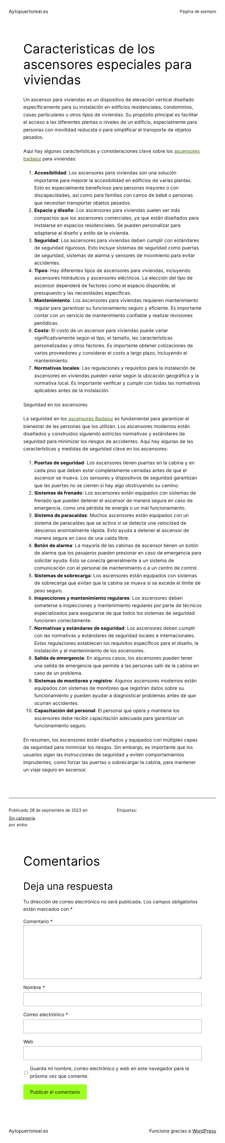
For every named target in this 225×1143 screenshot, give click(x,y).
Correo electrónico (45, 1014)
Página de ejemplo (198, 11)
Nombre (34, 987)
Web (28, 1041)
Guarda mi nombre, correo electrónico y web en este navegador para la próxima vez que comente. (109, 1072)
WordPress (204, 1131)
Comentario (38, 921)
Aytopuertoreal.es (28, 11)
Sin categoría (22, 818)
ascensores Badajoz (90, 418)
